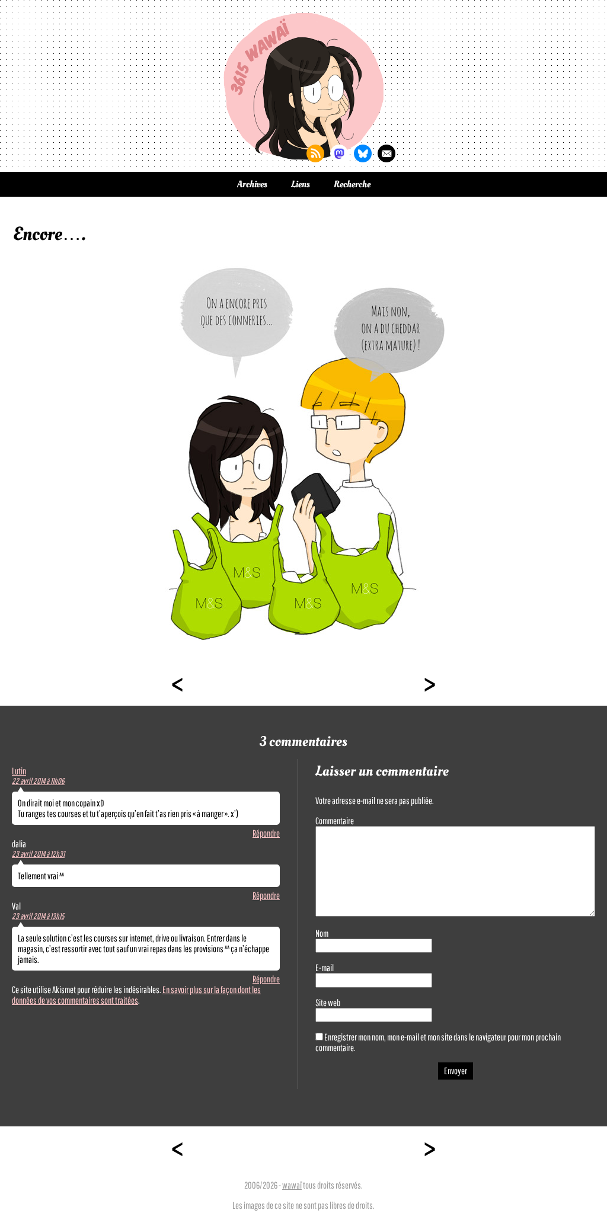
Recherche (352, 184)
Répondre (266, 833)
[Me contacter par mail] (386, 153)
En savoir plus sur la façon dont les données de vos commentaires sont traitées (136, 995)
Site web (327, 1002)
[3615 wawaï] (303, 86)
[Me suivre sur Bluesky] (363, 153)
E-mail (324, 967)
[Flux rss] (315, 153)
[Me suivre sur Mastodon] (339, 153)
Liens (300, 184)
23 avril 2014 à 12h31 (38, 854)
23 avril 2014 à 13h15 (38, 916)
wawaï (292, 1185)
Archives (252, 184)
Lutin (19, 771)
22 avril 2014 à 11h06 (38, 781)
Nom (321, 933)
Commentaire (334, 820)
